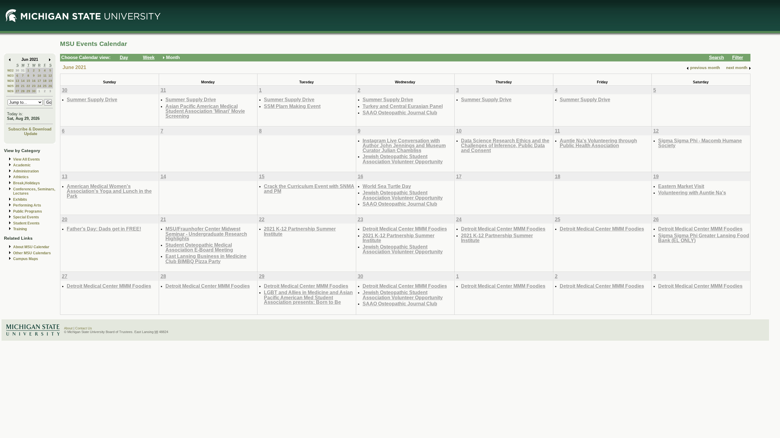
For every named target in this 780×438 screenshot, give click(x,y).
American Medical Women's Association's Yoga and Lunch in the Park (109, 191)
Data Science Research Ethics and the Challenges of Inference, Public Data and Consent (505, 145)
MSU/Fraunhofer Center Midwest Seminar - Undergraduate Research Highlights (206, 233)
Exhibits (20, 199)
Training (20, 229)
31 (23, 70)
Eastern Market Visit (681, 186)
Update (30, 133)
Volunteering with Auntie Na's (692, 192)
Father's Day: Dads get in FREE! (104, 228)
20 (17, 86)
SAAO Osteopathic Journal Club (400, 112)
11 (45, 75)
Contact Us (83, 328)
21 (23, 86)
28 (23, 91)
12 (50, 75)
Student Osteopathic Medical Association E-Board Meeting (199, 247)
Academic (22, 165)
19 (50, 80)
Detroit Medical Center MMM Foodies (405, 228)
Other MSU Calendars (32, 253)
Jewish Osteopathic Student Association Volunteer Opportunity (403, 159)
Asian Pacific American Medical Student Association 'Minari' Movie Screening (205, 111)
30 (17, 70)
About (68, 328)
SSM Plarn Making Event (292, 106)
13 (17, 80)
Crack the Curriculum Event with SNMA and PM (309, 188)
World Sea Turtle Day (387, 186)
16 (34, 80)
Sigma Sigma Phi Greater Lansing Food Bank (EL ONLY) (703, 238)
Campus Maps (25, 259)
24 (39, 86)
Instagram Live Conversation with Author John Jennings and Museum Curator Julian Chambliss (404, 145)
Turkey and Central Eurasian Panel (403, 106)
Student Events (26, 223)
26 (50, 86)
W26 (10, 91)
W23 (10, 75)
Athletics (21, 177)
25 (45, 86)
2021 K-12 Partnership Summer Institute (300, 231)
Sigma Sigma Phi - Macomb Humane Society (700, 143)
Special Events (26, 217)
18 (45, 80)
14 (23, 80)
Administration (26, 171)
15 (28, 80)
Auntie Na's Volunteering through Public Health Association (598, 143)
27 (17, 91)
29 (28, 91)
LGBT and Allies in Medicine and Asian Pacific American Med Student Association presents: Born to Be (308, 297)
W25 (10, 86)
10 (39, 75)
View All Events (26, 159)
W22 (10, 70)
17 (39, 80)
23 (34, 86)
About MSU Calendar (31, 247)
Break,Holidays (26, 183)
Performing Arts (27, 205)
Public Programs (27, 211)
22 (28, 86)
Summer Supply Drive (92, 99)
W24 (10, 80)
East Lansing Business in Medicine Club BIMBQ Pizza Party (205, 258)
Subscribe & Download (29, 129)
